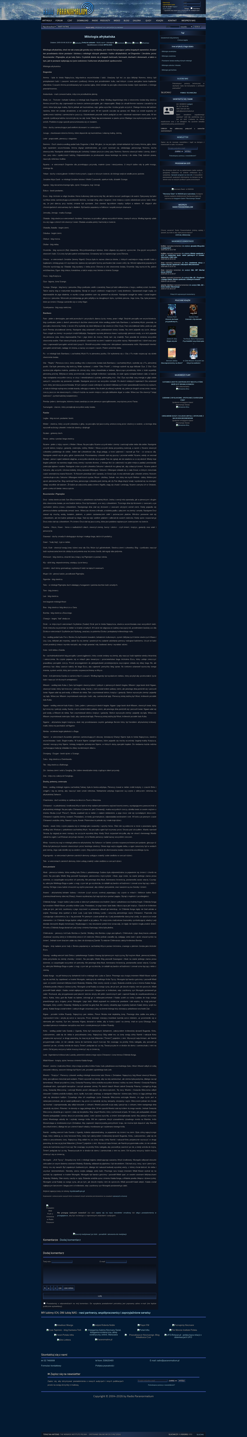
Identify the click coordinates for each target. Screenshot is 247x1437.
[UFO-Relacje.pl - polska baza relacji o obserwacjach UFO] (183, 1337)
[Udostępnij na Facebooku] (119, 43)
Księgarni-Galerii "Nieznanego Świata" (187, 198)
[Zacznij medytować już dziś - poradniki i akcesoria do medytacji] (99, 1234)
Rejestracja (166, 2)
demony (176, 38)
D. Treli (119, 26)
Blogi (126, 20)
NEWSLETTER (182, 137)
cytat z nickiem (68, 1288)
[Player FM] (143, 1325)
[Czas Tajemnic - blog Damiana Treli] (64, 1330)
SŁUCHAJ (166, 92)
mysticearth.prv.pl (77, 1191)
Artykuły (47, 20)
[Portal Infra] (143, 1330)
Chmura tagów (183, 40)
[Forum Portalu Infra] (64, 1335)
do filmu (182, 263)
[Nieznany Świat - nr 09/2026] (183, 189)
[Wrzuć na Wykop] (128, 43)
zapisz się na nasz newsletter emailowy (113, 1213)
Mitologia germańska (169, 70)
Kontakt (172, 20)
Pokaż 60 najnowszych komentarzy (182, 294)
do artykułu (182, 255)
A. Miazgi (111, 26)
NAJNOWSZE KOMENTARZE (183, 241)
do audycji (182, 278)
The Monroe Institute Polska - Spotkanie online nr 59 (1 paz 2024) (90, 1434)
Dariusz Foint (193, 318)
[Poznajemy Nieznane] (183, 1325)
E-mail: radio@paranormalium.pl (164, 1360)
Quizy (148, 20)
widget (190, 104)
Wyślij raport (100, 43)
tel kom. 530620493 (104, 1360)
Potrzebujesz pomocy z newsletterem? (182, 156)
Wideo (117, 20)
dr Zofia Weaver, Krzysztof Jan (193, 362)
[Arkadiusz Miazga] (64, 1325)
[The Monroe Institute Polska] (183, 1330)
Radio (95, 20)
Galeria (137, 20)
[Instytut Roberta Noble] (103, 1325)
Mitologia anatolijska (169, 51)
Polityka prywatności (104, 1366)
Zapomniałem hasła (169, 4)
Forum (59, 20)
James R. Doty (172, 340)
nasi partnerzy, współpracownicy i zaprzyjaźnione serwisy (115, 1312)
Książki (159, 20)
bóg (171, 38)
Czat (70, 20)
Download (82, 20)
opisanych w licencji (120, 1196)
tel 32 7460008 (48, 1360)
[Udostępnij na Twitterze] (136, 43)
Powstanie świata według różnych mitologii (177, 61)
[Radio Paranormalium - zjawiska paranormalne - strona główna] (69, 16)
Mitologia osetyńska (169, 56)
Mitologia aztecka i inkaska (171, 65)
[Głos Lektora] (64, 1340)
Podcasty (105, 20)
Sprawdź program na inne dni (181, 175)
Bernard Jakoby (172, 362)
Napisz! (175, 6)
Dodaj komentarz (70, 1239)
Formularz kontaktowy (51, 1366)
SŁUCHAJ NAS (182, 79)
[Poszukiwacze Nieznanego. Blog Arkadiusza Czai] (143, 1336)
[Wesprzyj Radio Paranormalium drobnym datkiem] (182, 226)
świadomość (165, 38)
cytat (60, 1288)
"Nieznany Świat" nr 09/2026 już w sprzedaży (179, 194)
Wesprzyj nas (188, 20)
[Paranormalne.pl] (103, 1340)
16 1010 (180, 1434)
